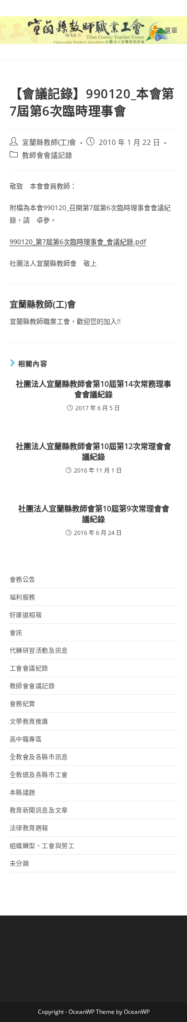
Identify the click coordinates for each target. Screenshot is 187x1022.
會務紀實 (22, 703)
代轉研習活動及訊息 (39, 650)
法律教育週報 (29, 827)
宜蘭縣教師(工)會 (49, 142)
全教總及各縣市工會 (39, 774)
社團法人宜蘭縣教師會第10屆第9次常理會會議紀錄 (93, 513)
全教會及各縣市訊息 (39, 756)
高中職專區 (26, 739)
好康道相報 (26, 614)
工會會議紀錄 (29, 668)
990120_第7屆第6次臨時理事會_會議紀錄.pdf (78, 241)
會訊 (16, 632)
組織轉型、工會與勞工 (42, 845)
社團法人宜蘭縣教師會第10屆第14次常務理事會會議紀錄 (93, 389)
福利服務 (22, 597)
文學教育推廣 (29, 721)
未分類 (19, 863)
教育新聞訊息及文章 (39, 810)
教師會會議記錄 (47, 155)
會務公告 (22, 579)
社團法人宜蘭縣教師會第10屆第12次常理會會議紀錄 (93, 451)
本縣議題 (22, 792)
